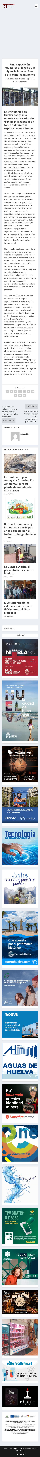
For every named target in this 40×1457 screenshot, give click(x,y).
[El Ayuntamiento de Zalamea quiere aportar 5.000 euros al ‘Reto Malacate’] (20, 589)
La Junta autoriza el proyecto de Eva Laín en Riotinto (19, 570)
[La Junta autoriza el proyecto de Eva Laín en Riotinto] (20, 553)
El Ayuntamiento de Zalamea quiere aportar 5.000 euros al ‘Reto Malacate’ (19, 607)
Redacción (23, 79)
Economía (23, 81)
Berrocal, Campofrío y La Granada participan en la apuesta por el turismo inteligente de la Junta (20, 530)
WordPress (20, 1451)
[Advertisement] (20, 33)
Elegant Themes (18, 1449)
